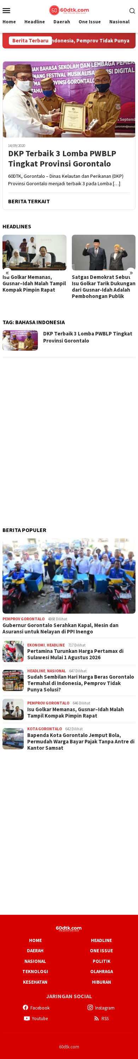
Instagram (105, 1008)
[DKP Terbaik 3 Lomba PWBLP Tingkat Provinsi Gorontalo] (69, 99)
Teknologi (35, 972)
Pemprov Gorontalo (23, 618)
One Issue (101, 951)
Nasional (56, 670)
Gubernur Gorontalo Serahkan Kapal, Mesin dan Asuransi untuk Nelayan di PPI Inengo (60, 628)
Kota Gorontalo (44, 728)
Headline (56, 645)
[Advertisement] (69, 433)
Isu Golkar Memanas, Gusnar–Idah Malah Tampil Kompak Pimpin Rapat (34, 283)
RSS (105, 1019)
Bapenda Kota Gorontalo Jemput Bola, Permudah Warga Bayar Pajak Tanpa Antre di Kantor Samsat (80, 741)
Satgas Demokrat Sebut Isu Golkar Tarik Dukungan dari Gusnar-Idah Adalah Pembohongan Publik (104, 286)
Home (35, 940)
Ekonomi (36, 645)
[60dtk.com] (69, 9)
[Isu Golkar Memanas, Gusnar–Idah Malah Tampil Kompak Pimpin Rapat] (34, 252)
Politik (101, 961)
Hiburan (101, 982)
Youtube (40, 1019)
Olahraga (101, 972)
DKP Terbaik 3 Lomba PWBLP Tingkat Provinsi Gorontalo (62, 158)
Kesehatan (35, 982)
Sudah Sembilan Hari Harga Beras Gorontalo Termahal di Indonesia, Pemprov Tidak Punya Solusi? (80, 683)
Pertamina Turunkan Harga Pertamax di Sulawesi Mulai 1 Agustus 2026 (75, 654)
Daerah (35, 951)
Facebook (40, 1008)
